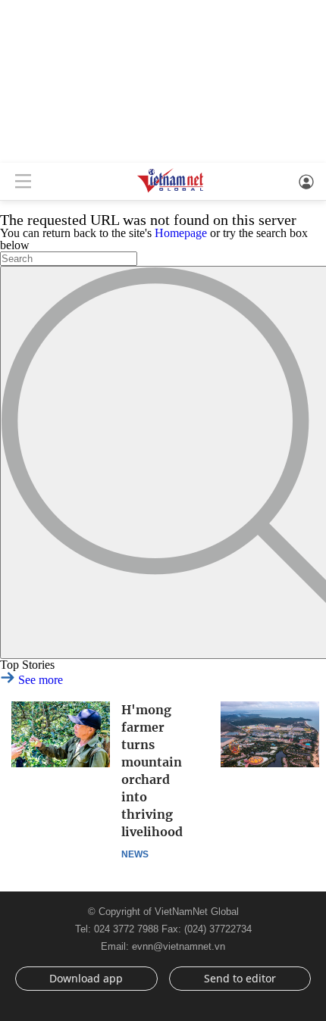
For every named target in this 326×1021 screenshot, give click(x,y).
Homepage (181, 232)
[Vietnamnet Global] (170, 191)
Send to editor (240, 978)
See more (39, 679)
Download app (86, 978)
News (135, 854)
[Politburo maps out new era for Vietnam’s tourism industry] (270, 734)
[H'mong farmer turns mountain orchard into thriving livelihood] (60, 734)
